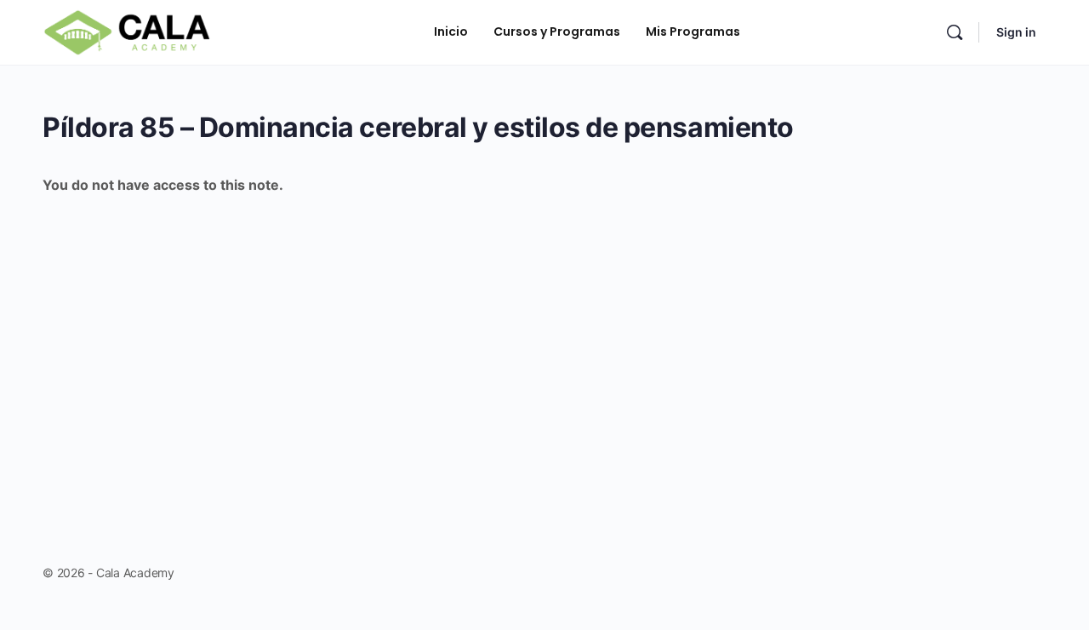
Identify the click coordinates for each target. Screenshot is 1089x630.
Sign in (1016, 32)
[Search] (955, 32)
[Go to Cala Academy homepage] (127, 31)
